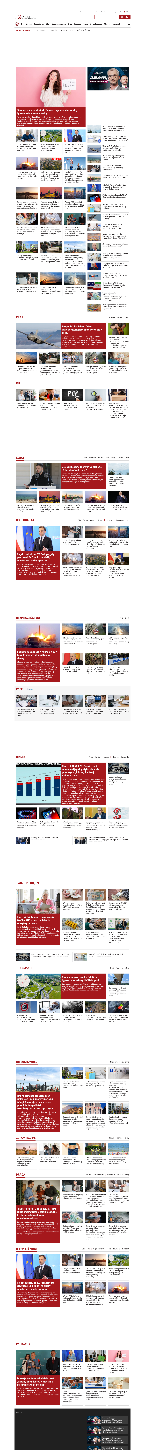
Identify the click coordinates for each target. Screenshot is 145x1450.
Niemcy (100, 443)
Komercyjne (125, 1047)
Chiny (113, 443)
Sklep (127, 12)
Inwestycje (109, 505)
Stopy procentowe (122, 505)
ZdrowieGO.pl (93, 12)
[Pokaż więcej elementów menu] (128, 24)
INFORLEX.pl (81, 12)
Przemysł (105, 742)
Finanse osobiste (39, 30)
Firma (91, 742)
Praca (109, 1234)
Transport (125, 1234)
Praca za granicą (123, 1160)
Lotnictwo (125, 953)
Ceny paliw (53, 30)
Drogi (112, 953)
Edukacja (116, 1234)
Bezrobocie (111, 1160)
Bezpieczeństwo (123, 302)
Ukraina (120, 443)
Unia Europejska (90, 443)
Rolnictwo (115, 742)
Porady (126, 1123)
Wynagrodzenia (99, 1160)
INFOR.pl (60, 12)
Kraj (121, 603)
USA (107, 443)
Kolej (117, 953)
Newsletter (104, 12)
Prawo (111, 1123)
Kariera (88, 1160)
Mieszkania (114, 1047)
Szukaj (126, 17)
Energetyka (125, 742)
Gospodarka (86, 1234)
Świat (127, 603)
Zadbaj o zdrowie (83, 30)
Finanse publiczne (89, 505)
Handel (97, 742)
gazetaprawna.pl (116, 12)
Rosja (127, 443)
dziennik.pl (70, 12)
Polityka (112, 302)
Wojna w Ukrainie (67, 30)
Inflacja (100, 505)
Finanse (119, 1123)
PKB (79, 505)
